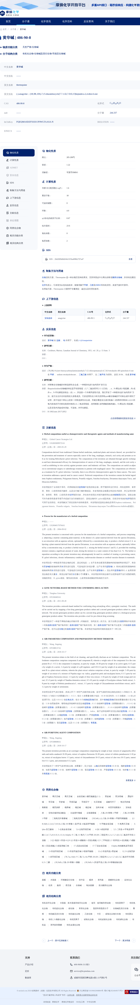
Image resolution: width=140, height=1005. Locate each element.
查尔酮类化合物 (105, 885)
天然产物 (27, 47)
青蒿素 (94, 723)
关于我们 (110, 21)
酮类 (114, 277)
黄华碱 (50, 340)
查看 (130, 259)
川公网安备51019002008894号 (91, 991)
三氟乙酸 (83, 375)
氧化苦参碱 (125, 802)
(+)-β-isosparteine (85, 340)
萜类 (50, 885)
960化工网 (80, 1002)
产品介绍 (29, 964)
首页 (8, 21)
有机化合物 (28, 53)
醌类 (91, 880)
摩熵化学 (55, 1002)
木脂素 (53, 880)
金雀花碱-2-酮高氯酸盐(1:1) (88, 796)
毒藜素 (45, 807)
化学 (44, 285)
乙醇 (92, 285)
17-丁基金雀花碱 (99, 846)
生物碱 (35, 47)
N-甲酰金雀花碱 (106, 824)
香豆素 (68, 885)
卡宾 (99, 914)
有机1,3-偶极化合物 (57, 919)
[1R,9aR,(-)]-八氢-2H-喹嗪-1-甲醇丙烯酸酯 (110, 818)
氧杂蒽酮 (90, 885)
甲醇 (86, 285)
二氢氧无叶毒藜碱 (59, 818)
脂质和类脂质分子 (100, 908)
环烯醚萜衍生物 (67, 880)
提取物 (82, 487)
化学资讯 (46, 21)
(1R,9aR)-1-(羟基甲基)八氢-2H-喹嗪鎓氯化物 (103, 862)
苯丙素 (100, 880)
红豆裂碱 (98, 802)
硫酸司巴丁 (111, 802)
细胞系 (117, 495)
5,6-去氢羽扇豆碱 (83, 829)
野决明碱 (119, 796)
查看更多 (129, 780)
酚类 (59, 885)
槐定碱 (78, 807)
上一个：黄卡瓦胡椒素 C (57, 941)
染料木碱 (99, 807)
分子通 (26, 21)
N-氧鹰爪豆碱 (123, 824)
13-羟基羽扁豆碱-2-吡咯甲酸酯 (80, 851)
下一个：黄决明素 (122, 941)
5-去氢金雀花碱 (64, 829)
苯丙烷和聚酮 (56, 925)
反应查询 (89, 21)
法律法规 (70, 995)
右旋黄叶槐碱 (76, 813)
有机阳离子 (74, 919)
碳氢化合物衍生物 (113, 914)
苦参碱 (47, 567)
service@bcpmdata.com (84, 971)
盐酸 (58, 340)
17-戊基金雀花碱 (81, 846)
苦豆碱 (51, 802)
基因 (122, 621)
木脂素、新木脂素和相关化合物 (73, 903)
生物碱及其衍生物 (43, 53)
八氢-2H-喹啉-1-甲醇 (109, 813)
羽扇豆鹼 (73, 802)
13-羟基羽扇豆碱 (56, 851)
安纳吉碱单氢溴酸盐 (57, 813)
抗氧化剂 (70, 700)
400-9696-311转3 (81, 964)
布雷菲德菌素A (114, 807)
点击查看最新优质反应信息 (121, 418)
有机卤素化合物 (105, 919)
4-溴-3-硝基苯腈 (102, 829)
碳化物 (71, 908)
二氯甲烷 (101, 375)
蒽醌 (44, 880)
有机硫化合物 (58, 908)
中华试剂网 (91, 1002)
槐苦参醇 (56, 807)
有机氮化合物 (74, 914)
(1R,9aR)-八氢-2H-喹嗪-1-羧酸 (67, 862)
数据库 (28, 978)
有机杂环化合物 (48, 903)
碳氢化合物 (89, 919)
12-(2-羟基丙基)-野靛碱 (108, 851)
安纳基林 (48, 318)
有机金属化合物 (73, 925)
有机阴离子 (120, 903)
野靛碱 (108, 796)
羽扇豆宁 (85, 802)
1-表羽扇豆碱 (54, 857)
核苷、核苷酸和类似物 (101, 903)
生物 (44, 277)
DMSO (98, 285)
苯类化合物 (83, 908)
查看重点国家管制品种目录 (86, 995)
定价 (27, 971)
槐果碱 (67, 807)
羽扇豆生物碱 (58, 53)
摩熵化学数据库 (68, 1002)
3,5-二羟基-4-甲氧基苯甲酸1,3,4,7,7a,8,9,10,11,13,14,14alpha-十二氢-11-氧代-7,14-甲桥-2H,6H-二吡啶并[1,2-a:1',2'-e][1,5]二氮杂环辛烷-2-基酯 (89, 834)
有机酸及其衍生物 (56, 914)
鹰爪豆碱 (56, 796)
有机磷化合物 (122, 919)
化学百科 (67, 21)
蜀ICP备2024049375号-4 (113, 991)
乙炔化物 (89, 914)
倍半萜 (82, 880)
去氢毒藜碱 (91, 813)
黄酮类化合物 (114, 880)
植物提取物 (89, 700)
